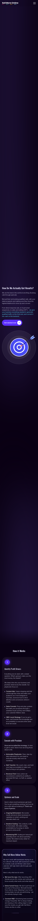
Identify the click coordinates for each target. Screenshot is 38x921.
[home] (10, 3)
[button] (34, 3)
